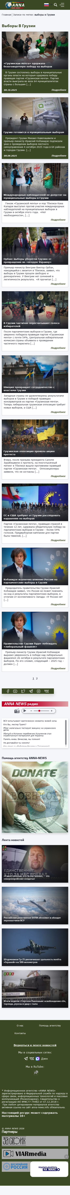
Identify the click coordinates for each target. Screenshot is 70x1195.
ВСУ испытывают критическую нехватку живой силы (30, 721)
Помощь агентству (50, 1025)
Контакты (20, 1033)
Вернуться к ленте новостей (35, 1045)
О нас (20, 1025)
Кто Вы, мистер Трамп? (14, 725)
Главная (6, 14)
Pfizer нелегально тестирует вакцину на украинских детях (29, 729)
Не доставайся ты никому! (16, 743)
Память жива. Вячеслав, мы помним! (21, 739)
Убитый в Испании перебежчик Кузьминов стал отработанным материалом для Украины (27, 735)
